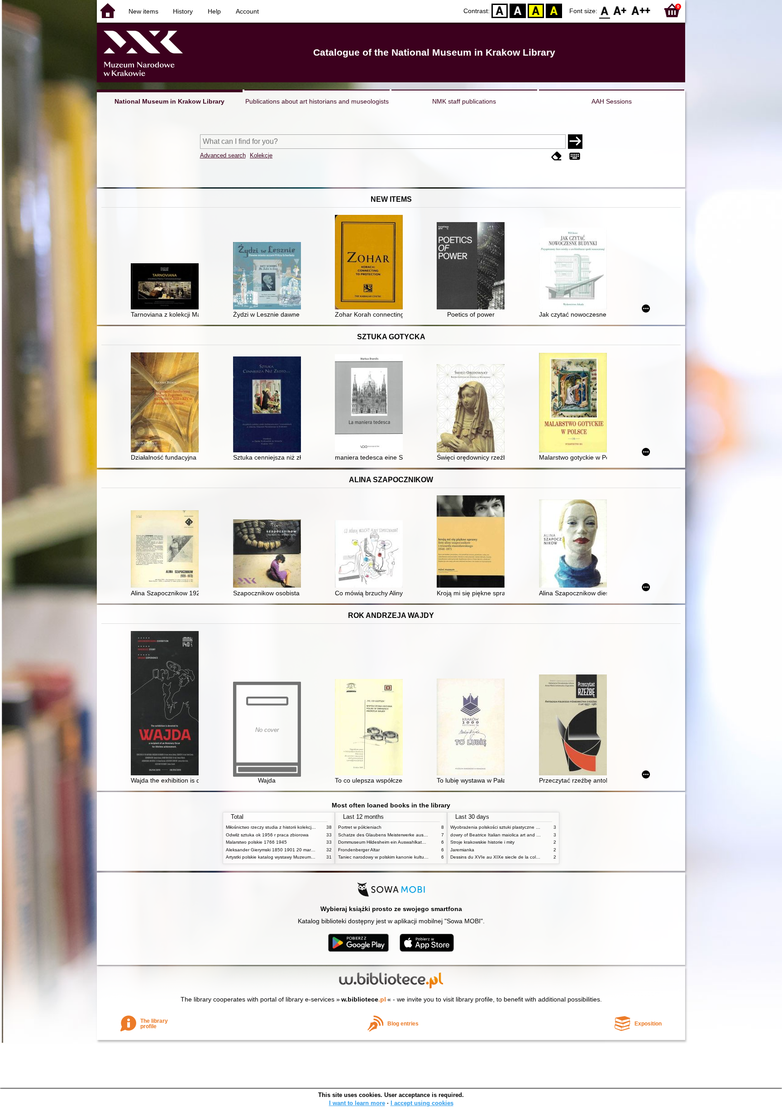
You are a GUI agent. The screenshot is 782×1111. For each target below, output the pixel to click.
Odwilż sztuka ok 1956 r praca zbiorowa (267, 834)
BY (554, 10)
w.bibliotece (363, 999)
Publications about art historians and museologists (317, 101)
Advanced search (223, 155)
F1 (620, 10)
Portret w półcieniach (359, 827)
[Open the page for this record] (167, 287)
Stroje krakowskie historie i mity (482, 842)
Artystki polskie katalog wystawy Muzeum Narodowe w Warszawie (294, 857)
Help (214, 11)
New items (143, 11)
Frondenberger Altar (359, 849)
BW (518, 10)
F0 (605, 10)
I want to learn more (357, 1103)
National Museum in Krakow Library (169, 101)
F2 (641, 10)
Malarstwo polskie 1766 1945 (256, 842)
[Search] (575, 141)
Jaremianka (462, 849)
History (183, 11)
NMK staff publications (464, 101)
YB (536, 10)
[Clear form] (556, 156)
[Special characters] (574, 156)
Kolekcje (261, 155)
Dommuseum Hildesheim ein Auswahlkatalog (384, 842)
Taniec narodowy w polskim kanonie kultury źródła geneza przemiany (410, 857)
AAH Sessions (611, 101)
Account (247, 11)
